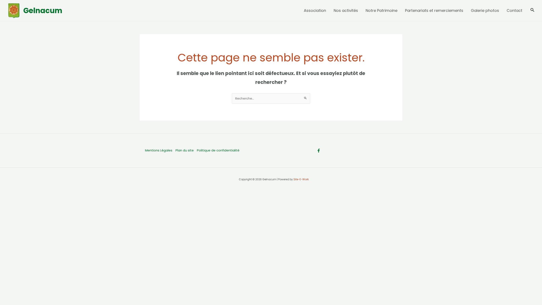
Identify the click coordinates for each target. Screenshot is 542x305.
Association (315, 10)
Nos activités (346, 10)
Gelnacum (42, 10)
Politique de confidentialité (218, 150)
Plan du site (185, 150)
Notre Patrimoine (381, 10)
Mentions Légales (158, 150)
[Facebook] (319, 150)
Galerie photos (485, 10)
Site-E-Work (301, 179)
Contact (514, 10)
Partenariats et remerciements (434, 10)
